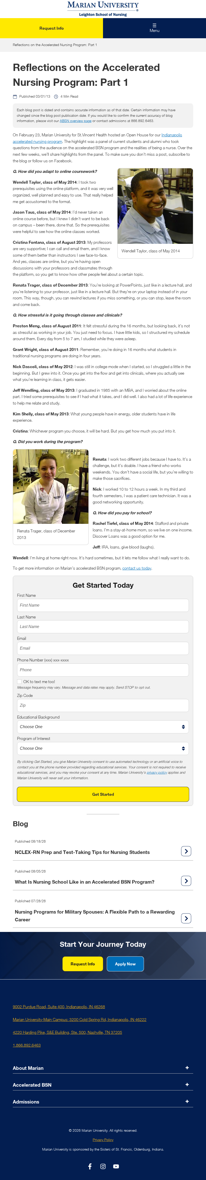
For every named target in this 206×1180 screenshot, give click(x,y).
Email (21, 638)
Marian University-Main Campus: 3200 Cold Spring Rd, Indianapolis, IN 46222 (79, 1019)
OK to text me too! (39, 681)
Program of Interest (33, 738)
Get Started (103, 794)
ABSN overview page (75, 121)
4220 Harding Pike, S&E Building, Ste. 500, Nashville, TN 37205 (67, 1032)
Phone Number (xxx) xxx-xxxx (43, 660)
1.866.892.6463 (27, 1045)
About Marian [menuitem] (28, 1068)
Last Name (26, 617)
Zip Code (25, 695)
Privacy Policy (103, 1140)
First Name (26, 595)
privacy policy (157, 772)
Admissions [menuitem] (26, 1102)
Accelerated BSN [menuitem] (32, 1085)
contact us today (136, 568)
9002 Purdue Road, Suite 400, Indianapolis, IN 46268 (59, 1006)
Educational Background (38, 717)
